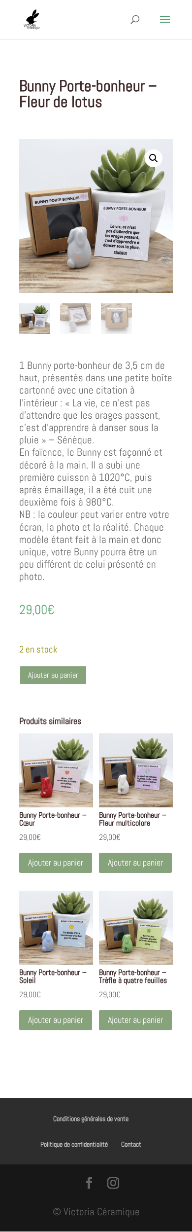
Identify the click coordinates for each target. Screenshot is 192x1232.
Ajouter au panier (53, 675)
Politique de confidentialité (74, 1144)
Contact (131, 1144)
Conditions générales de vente (90, 1118)
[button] (153, 158)
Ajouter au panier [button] (55, 862)
